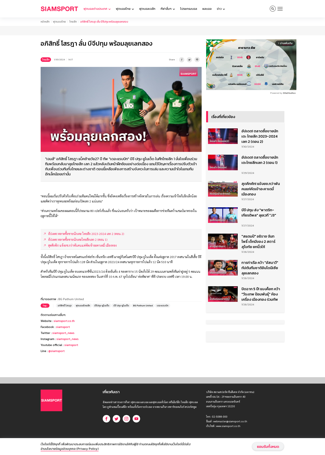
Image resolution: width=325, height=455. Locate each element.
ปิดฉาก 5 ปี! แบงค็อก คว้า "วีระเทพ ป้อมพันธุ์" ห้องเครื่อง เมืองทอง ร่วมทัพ (260, 350)
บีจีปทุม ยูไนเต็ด (101, 333)
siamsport (63, 355)
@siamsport (56, 379)
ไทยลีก (73, 22)
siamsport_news (63, 361)
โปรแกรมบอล (188, 8)
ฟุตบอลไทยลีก (83, 333)
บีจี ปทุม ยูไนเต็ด (121, 333)
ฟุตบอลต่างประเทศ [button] (96, 8)
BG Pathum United (143, 333)
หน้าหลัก (45, 22)
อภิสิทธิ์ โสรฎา (65, 333)
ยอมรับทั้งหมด (268, 446)
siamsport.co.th (64, 349)
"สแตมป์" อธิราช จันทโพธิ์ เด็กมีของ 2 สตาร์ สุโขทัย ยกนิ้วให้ (258, 298)
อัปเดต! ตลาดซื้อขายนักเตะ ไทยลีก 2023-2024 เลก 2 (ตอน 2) (259, 193)
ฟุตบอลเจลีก (147, 8)
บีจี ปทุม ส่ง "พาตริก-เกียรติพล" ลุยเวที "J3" (258, 269)
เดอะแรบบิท (162, 333)
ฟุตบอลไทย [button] (123, 8)
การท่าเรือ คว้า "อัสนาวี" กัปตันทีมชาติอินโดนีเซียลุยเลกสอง (259, 324)
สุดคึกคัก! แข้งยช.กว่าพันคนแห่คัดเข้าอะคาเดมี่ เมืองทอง (260, 245)
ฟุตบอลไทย (59, 22)
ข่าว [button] (219, 8)
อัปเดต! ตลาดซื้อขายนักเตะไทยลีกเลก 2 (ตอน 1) (259, 216)
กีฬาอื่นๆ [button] (166, 8)
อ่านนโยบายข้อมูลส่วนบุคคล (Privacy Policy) (70, 448)
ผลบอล (207, 8)
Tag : (45, 333)
